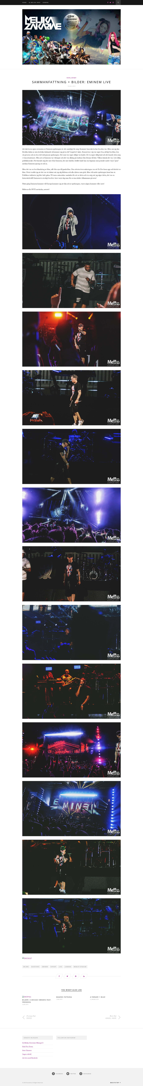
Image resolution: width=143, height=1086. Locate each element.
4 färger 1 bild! (97, 997)
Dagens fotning (64, 997)
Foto (69, 78)
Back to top (114, 1082)
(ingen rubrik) (27, 1054)
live (60, 966)
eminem (45, 966)
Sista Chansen (27, 1050)
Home (24, 2)
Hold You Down (27, 1047)
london (68, 966)
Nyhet (74, 78)
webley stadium (80, 966)
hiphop (53, 966)
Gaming (46, 2)
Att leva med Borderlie (30, 1058)
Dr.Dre (26, 966)
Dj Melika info (34, 2)
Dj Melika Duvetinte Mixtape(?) (32, 1043)
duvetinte (35, 966)
